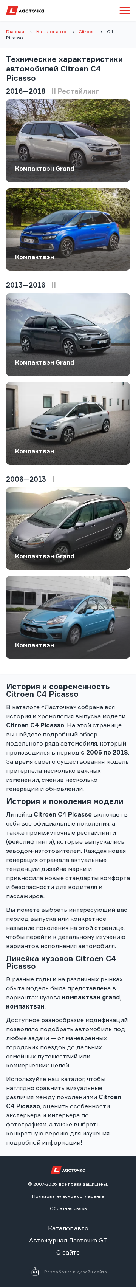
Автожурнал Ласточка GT (68, 1240)
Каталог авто (51, 31)
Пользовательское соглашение (68, 1196)
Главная (15, 31)
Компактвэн (34, 257)
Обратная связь (68, 1208)
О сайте (68, 1252)
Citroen (87, 31)
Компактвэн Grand (44, 168)
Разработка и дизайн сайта (75, 1272)
